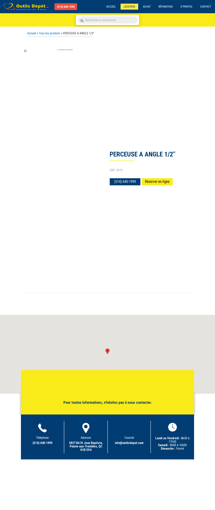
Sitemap (107, 483)
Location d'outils (108, 472)
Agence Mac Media (145, 494)
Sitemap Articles (107, 479)
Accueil (31, 33)
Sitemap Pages (107, 476)
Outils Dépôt (76, 494)
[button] (65, 6)
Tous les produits (49, 33)
